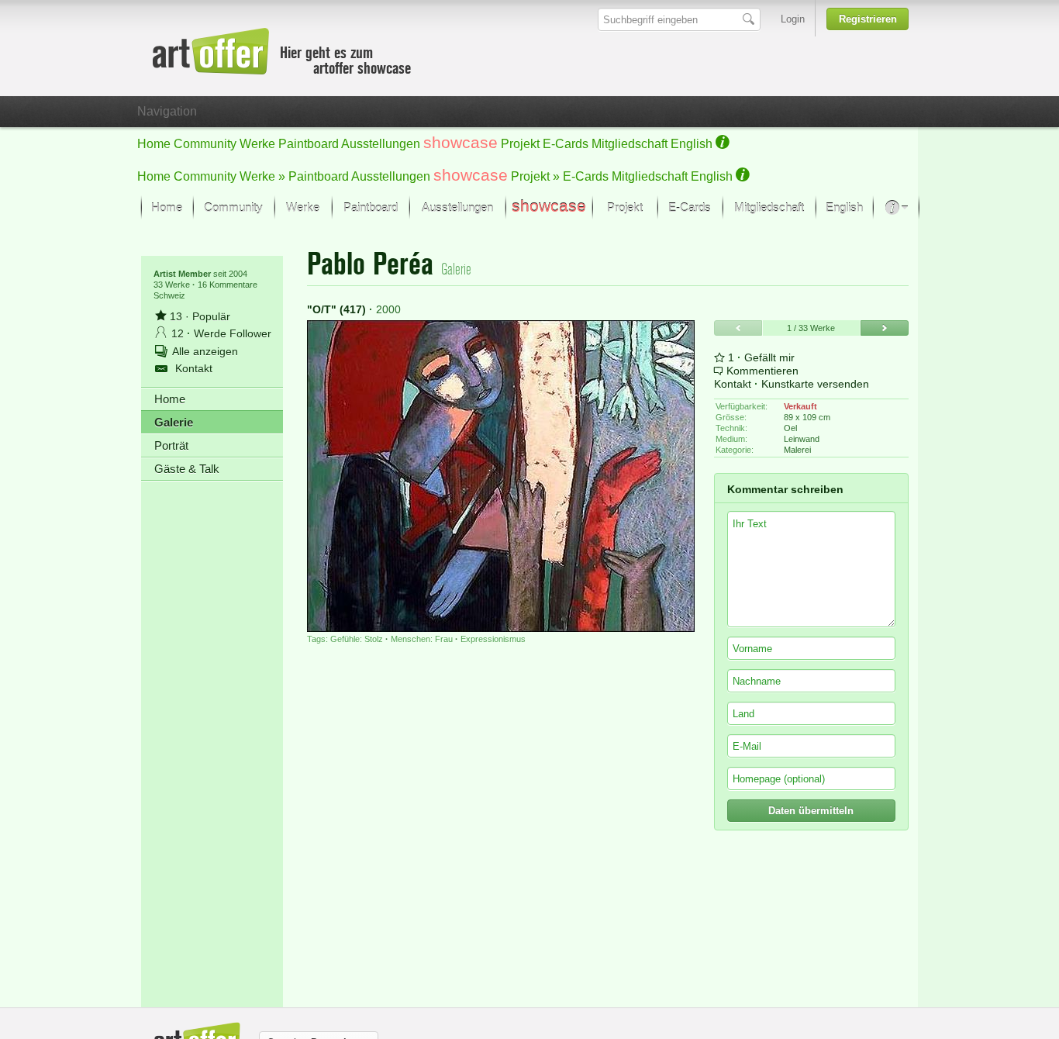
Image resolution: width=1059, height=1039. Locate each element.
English (691, 143)
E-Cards (565, 143)
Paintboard (308, 143)
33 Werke (173, 284)
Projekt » (535, 176)
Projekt (520, 143)
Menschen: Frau (422, 639)
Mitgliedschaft (629, 143)
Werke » (262, 176)
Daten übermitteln (811, 810)
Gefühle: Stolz (356, 639)
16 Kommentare (227, 284)
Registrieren (868, 19)
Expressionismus (493, 639)
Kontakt (732, 384)
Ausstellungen (380, 143)
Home (154, 143)
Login (793, 19)
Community (205, 143)
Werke (257, 143)
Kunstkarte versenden (815, 384)
